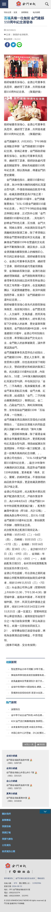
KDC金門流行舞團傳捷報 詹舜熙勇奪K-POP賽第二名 (28, 721)
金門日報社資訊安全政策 (25, 878)
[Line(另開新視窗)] (14, 871)
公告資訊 (6, 845)
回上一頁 (29, 744)
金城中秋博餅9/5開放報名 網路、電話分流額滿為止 (28, 687)
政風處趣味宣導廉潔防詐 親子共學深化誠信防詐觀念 (28, 681)
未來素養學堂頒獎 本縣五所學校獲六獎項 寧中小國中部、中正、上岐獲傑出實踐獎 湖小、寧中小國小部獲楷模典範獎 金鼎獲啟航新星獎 (28, 727)
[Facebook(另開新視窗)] (10, 871)
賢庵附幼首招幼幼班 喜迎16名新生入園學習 (28, 693)
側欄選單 (4, 4)
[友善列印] (28, 871)
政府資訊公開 (8, 851)
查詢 (47, 4)
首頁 (15, 12)
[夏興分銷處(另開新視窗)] (29, 798)
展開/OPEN (45, 811)
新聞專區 (24, 12)
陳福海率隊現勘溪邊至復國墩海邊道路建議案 (28, 675)
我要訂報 (6, 833)
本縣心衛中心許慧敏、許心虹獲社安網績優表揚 (28, 733)
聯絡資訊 (41, 878)
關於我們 (6, 814)
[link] (7, 44)
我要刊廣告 (7, 839)
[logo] (25, 4)
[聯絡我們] (23, 871)
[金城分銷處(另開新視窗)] (31, 760)
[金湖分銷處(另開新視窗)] (36, 772)
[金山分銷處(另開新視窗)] (31, 785)
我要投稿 (6, 826)
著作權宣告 (8, 878)
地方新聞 (36, 12)
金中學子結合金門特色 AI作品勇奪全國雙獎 (28, 715)
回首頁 (42, 744)
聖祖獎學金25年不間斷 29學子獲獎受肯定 (28, 669)
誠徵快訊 (15, 709)
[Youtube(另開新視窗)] (19, 871)
